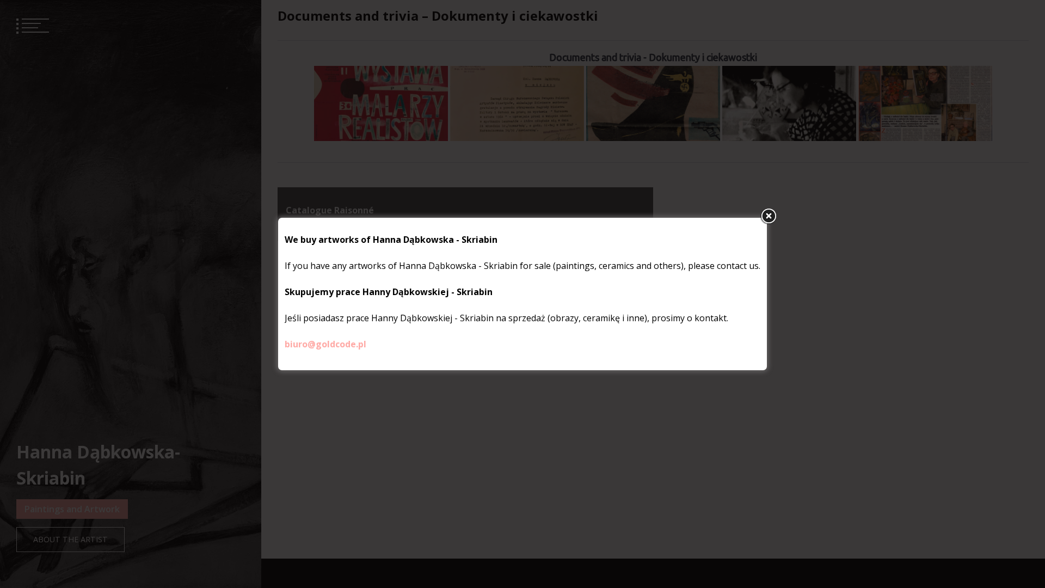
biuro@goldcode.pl (325, 344)
